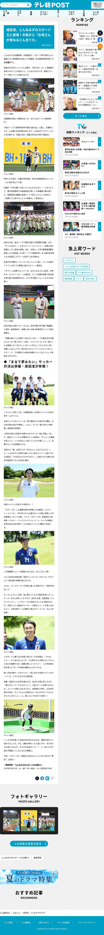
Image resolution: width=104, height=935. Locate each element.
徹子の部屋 (69, 272)
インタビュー (96, 13)
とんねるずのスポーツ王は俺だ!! (28, 764)
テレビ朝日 (8, 922)
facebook (100, 39)
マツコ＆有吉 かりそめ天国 (76, 266)
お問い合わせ (43, 922)
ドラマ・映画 (6, 13)
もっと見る (81, 115)
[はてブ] (47, 778)
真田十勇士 (90, 278)
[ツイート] (37, 778)
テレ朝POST (52, 5)
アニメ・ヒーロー (44, 13)
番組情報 (37, 857)
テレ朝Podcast (84, 272)
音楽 (31, 13)
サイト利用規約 (63, 922)
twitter (100, 33)
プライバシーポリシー (87, 922)
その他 (84, 13)
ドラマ (79, 278)
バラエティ (19, 13)
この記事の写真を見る (28, 843)
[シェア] (42, 778)
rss (100, 46)
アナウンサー (71, 13)
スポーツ (58, 13)
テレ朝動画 (25, 922)
